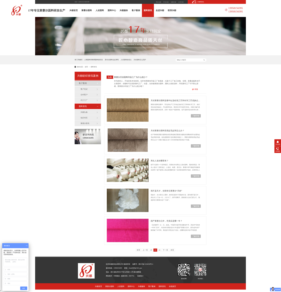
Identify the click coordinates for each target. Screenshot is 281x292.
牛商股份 (117, 276)
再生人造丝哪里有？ (159, 161)
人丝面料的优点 (126, 60)
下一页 (165, 250)
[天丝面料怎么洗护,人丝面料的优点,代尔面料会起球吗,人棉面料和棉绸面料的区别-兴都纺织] (16, 15)
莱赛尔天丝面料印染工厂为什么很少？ (131, 77)
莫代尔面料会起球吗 (112, 60)
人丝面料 (100, 10)
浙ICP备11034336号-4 (146, 264)
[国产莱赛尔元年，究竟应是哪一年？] (128, 230)
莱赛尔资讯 (85, 123)
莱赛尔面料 (86, 10)
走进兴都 (160, 10)
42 (159, 250)
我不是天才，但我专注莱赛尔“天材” (166, 191)
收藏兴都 (173, 2)
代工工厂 (84, 100)
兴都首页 (73, 10)
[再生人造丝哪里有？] (128, 170)
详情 (196, 89)
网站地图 (158, 2)
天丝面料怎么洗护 (140, 60)
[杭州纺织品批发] (140, 55)
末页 (172, 250)
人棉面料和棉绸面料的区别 (93, 60)
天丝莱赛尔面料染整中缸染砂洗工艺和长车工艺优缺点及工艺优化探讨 (176, 100)
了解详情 (195, 116)
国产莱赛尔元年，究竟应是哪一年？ (166, 221)
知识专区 (84, 118)
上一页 (145, 250)
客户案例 (136, 10)
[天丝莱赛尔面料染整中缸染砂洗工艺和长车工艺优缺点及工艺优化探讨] (128, 110)
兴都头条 (84, 112)
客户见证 (84, 89)
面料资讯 (148, 10)
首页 (86, 67)
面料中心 (112, 10)
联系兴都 (172, 10)
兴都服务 (124, 10)
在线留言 (172, 286)
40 (151, 250)
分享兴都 (181, 2)
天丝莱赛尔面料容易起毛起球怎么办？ (167, 131)
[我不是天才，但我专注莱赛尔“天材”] (128, 200)
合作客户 (84, 95)
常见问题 (166, 2)
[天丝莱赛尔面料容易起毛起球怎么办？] (128, 140)
